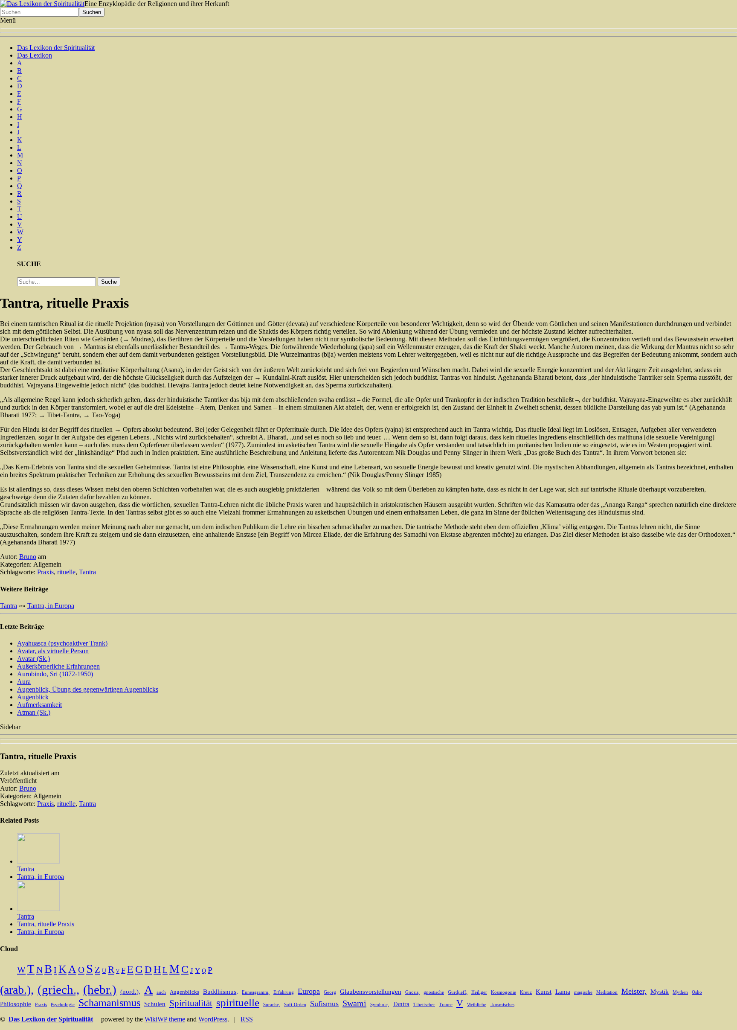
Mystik (659, 991)
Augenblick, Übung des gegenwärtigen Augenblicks (87, 689)
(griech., (58, 989)
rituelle (66, 572)
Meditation (607, 992)
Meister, (634, 991)
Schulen (154, 1004)
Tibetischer (424, 1004)
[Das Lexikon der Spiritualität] (42, 3)
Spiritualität (190, 1003)
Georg (330, 992)
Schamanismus (109, 1002)
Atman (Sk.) (33, 712)
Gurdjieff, (457, 992)
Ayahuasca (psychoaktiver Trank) (62, 643)
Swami (354, 1003)
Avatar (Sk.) (33, 658)
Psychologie (63, 1004)
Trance (446, 1004)
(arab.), (17, 989)
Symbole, (379, 1004)
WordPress (212, 1019)
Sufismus (324, 1003)
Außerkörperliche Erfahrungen (58, 666)
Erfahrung (283, 992)
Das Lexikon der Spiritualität (56, 47)
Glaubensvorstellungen (370, 991)
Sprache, (271, 1004)
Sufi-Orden (295, 1004)
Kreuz (526, 992)
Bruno (27, 556)
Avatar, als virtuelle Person (53, 651)
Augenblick (33, 697)
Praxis (45, 572)
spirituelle (237, 1002)
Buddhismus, (220, 991)
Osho (697, 992)
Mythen (680, 992)
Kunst (543, 991)
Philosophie (15, 1004)
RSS (247, 1019)
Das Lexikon (34, 55)
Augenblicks (184, 992)
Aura (24, 681)
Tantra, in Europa (50, 605)
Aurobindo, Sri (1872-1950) (55, 674)
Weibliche (476, 1004)
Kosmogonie (503, 992)
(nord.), (130, 991)
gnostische (434, 992)
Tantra (87, 572)
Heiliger (479, 992)
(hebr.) (99, 989)
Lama (562, 991)
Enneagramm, (256, 992)
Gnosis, (412, 992)
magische (583, 992)
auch (161, 992)
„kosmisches (502, 1004)
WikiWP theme (165, 1019)
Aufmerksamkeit (39, 704)
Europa (309, 991)
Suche (109, 282)
